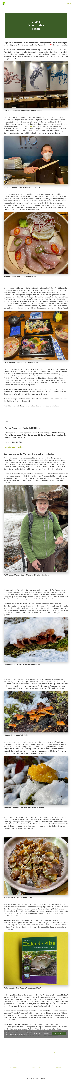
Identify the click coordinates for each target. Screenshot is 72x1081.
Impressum (13, 1067)
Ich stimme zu (58, 1033)
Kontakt (58, 1067)
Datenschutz (36, 1067)
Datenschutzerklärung (41, 1033)
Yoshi (30, 126)
